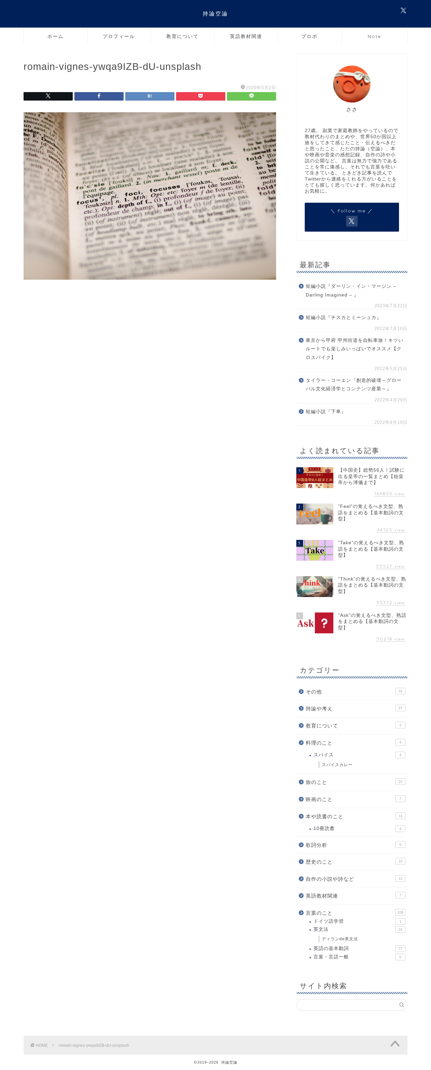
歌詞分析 (353, 845)
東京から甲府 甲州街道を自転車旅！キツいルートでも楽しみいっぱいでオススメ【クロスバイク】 (354, 349)
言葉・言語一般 (357, 956)
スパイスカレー (337, 764)
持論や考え (354, 708)
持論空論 (215, 13)
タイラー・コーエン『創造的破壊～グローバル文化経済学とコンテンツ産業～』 (354, 385)
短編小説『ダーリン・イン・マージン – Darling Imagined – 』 (351, 291)
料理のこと (353, 743)
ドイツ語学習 (357, 921)
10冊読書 (357, 828)
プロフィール (119, 36)
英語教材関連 (246, 36)
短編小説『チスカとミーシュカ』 (344, 317)
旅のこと (354, 782)
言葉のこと (354, 913)
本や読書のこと (354, 816)
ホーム (55, 36)
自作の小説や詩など (354, 879)
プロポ (309, 36)
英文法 (357, 929)
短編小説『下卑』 (326, 411)
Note (374, 36)
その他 (354, 692)
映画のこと (353, 799)
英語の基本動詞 (357, 948)
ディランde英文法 (340, 939)
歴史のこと (354, 862)
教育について (182, 36)
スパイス (357, 754)
